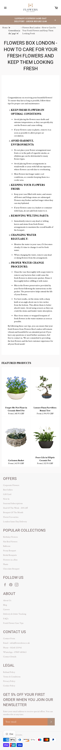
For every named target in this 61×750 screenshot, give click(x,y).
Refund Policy (9, 672)
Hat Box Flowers (10, 541)
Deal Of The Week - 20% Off (15, 508)
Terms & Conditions (11, 676)
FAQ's (5, 618)
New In (6, 499)
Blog (5, 605)
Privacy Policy (9, 681)
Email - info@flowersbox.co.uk (16, 643)
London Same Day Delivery (15, 521)
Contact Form (9, 638)
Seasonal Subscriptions (13, 503)
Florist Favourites (10, 517)
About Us (7, 600)
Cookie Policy (9, 685)
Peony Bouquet (9, 550)
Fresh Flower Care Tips (13, 623)
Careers (6, 609)
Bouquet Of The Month (13, 512)
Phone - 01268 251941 (12, 647)
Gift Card (7, 494)
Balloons (6, 546)
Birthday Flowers (10, 537)
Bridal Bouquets (10, 555)
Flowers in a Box (10, 559)
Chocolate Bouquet (11, 568)
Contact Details (9, 656)
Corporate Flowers (11, 485)
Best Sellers (8, 489)
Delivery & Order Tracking (14, 614)
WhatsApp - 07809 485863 (14, 652)
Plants (5, 564)
